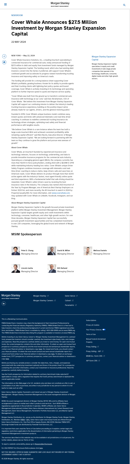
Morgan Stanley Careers (43, 300)
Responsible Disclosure (43, 444)
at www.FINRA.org (68, 330)
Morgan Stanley (39, 296)
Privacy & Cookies (92, 325)
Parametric (69, 305)
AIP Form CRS (91, 361)
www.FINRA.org (69, 333)
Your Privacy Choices (94, 330)
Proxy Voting (91, 347)
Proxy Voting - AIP (93, 351)
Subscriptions (91, 320)
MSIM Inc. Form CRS (94, 356)
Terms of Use (91, 334)
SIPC (28, 420)
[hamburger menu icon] (5, 4)
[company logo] (60, 4)
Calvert (68, 300)
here (40, 349)
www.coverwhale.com (61, 193)
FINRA (22, 420)
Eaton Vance (70, 296)
